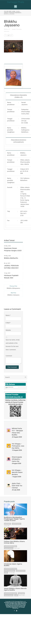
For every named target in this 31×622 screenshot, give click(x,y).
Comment (9, 356)
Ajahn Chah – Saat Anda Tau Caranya (17, 486)
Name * (8, 315)
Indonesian (10, 387)
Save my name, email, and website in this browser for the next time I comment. (13, 344)
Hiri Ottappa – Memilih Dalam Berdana (17, 472)
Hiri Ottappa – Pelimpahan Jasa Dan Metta (18, 446)
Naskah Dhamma (16, 523)
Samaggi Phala (15, 2)
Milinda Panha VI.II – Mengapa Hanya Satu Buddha (17, 432)
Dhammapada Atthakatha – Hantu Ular (17, 459)
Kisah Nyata (7, 523)
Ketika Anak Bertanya (9, 570)
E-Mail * (8, 323)
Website (8, 330)
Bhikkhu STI (7, 29)
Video (6, 572)
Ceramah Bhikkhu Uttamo (10, 546)
